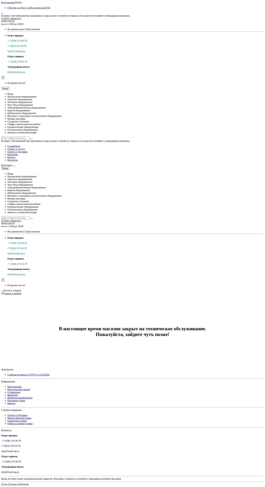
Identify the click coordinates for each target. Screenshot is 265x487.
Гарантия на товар (17, 420)
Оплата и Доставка (17, 151)
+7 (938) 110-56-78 (17, 40)
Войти (18, 2)
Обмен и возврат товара (20, 423)
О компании (13, 146)
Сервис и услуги (16, 149)
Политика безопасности (20, 397)
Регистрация (7, 2)
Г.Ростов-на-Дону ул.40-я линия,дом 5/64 (28, 7)
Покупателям (14, 386)
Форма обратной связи (19, 418)
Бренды (11, 157)
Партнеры (12, 154)
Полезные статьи (16, 400)
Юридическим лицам (18, 389)
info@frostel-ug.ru (16, 72)
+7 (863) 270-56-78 (17, 46)
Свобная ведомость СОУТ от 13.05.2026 (28, 374)
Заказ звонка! (23, 29)
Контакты (12, 160)
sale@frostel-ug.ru (16, 51)
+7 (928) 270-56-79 (17, 61)
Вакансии (12, 395)
